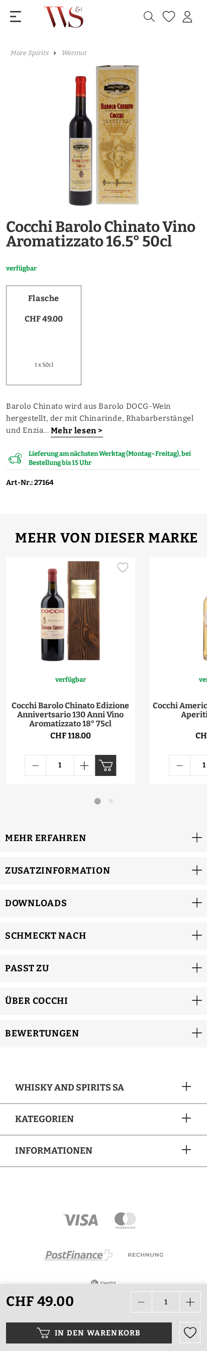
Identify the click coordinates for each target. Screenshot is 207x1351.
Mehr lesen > (77, 430)
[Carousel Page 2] (111, 801)
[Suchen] (149, 17)
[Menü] (15, 17)
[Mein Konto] (187, 17)
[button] (103, 838)
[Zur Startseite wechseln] (64, 17)
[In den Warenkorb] (105, 765)
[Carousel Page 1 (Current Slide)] (97, 801)
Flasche (43, 298)
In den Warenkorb (98, 1332)
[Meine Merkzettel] (167, 17)
